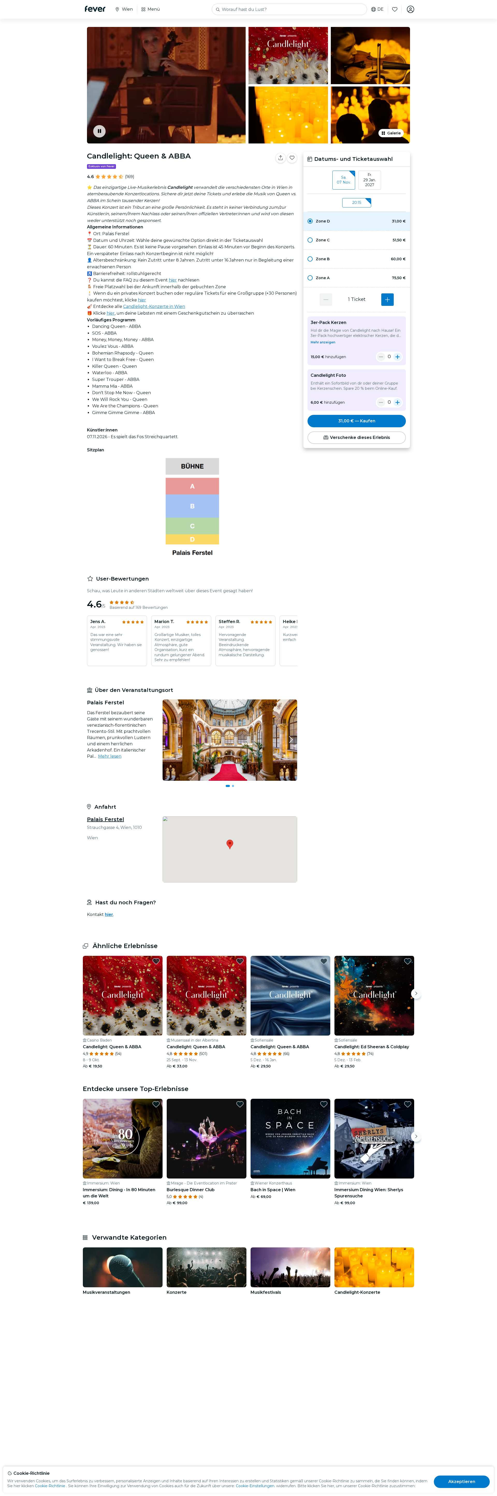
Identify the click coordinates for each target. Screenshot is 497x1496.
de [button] (380, 9)
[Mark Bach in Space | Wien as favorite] (323, 1104)
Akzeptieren (462, 1481)
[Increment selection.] (387, 299)
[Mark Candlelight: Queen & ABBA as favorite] (292, 158)
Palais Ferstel (105, 819)
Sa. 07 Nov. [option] (344, 180)
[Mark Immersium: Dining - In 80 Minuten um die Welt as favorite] (156, 1104)
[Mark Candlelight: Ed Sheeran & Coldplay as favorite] (407, 961)
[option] (356, 221)
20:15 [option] (356, 202)
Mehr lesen (109, 756)
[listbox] (357, 180)
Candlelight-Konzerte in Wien (154, 306)
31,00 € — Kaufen (356, 420)
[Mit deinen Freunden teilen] (280, 158)
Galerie (394, 133)
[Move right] (416, 993)
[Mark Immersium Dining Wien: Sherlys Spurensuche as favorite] (407, 1104)
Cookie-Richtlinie (50, 1486)
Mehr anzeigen (323, 342)
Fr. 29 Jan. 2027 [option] (369, 179)
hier (173, 280)
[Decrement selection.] (326, 299)
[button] (356, 221)
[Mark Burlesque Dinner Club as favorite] (240, 1104)
